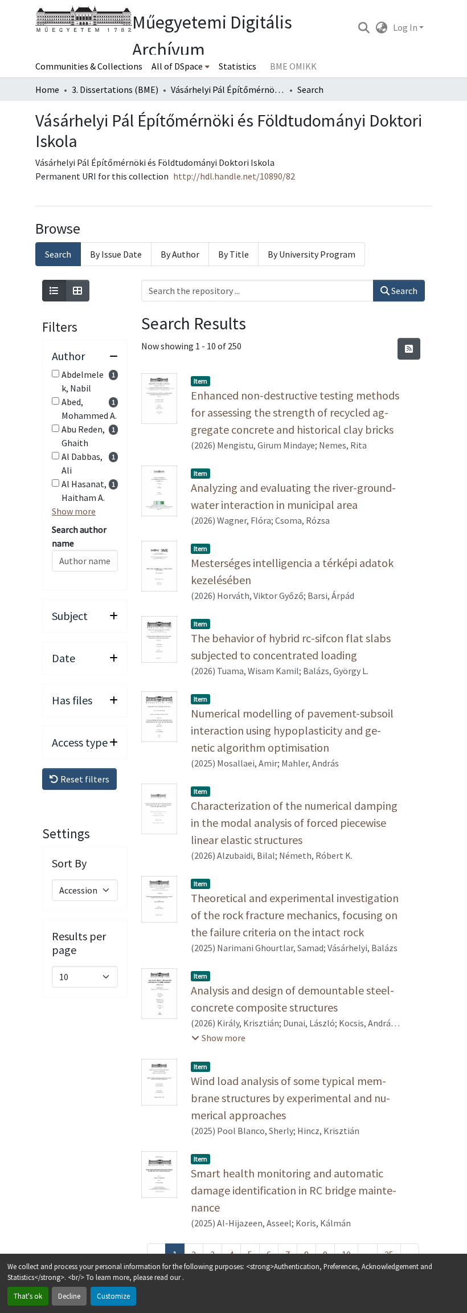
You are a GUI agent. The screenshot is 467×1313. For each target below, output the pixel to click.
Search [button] (403, 290)
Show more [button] (74, 511)
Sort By (69, 863)
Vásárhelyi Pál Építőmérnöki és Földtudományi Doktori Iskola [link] (228, 89)
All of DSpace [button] (177, 66)
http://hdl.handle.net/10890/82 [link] (234, 176)
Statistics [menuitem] (237, 66)
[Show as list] (54, 290)
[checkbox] (55, 373)
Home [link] (47, 89)
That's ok (28, 1295)
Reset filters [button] (84, 779)
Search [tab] (58, 254)
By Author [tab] (180, 254)
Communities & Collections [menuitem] (88, 66)
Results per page (79, 943)
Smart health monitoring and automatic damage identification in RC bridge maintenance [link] (293, 1190)
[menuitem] (180, 66)
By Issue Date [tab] (116, 254)
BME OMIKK (293, 66)
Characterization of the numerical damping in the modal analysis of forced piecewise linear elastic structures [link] (294, 822)
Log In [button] (406, 27)
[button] (364, 27)
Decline (69, 1295)
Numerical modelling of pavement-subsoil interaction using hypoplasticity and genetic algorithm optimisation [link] (292, 730)
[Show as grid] (77, 290)
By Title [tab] (233, 254)
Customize (113, 1295)
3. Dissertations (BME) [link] (115, 89)
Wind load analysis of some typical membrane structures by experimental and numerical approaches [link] (290, 1098)
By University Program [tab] (311, 254)
